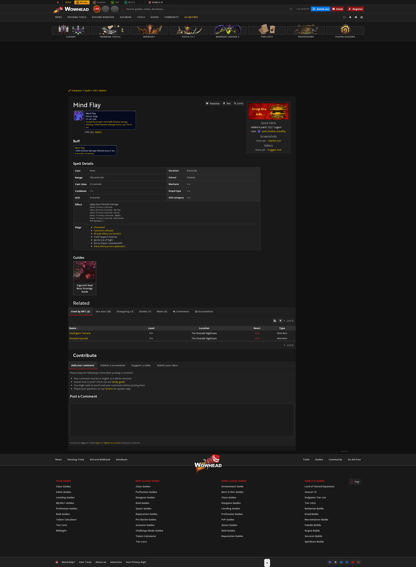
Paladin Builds (313, 525)
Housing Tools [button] (76, 17)
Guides (154, 17)
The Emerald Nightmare (204, 333)
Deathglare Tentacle (80, 333)
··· (140, 2)
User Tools (85, 562)
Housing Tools (75, 459)
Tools (306, 459)
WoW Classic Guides (233, 480)
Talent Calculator (66, 519)
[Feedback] (355, 17)
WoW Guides (63, 480)
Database (125, 17)
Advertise (116, 562)
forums (109, 388)
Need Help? (68, 562)
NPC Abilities (100, 90)
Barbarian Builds (314, 508)
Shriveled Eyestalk (78, 338)
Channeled (99, 227)
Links (240, 103)
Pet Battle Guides (146, 519)
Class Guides (63, 486)
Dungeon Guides (145, 497)
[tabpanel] (182, 332)
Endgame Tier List (315, 497)
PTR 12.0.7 (115, 9)
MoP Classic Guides (148, 480)
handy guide (118, 381)
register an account (111, 443)
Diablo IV (157, 2)
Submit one (274, 140)
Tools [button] (141, 17)
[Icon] (79, 116)
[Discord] (329, 562)
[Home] (72, 9)
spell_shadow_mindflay (273, 131)
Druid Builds (311, 514)
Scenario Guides (145, 525)
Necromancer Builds (316, 519)
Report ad (344, 451)
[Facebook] (346, 562)
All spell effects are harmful (107, 233)
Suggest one (274, 149)
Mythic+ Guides (65, 503)
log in (98, 443)
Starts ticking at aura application (109, 246)
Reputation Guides (146, 514)
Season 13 (310, 491)
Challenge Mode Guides (149, 530)
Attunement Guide (232, 486)
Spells (87, 90)
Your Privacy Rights (137, 562)
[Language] (361, 17)
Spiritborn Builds (314, 541)
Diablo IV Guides (315, 480)
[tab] (80, 311)
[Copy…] (274, 320)
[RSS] (358, 562)
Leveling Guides (65, 497)
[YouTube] (352, 562)
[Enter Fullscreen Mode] (344, 17)
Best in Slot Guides (232, 491)
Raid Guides (63, 514)
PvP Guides (227, 519)
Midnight (61, 530)
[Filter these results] (280, 320)
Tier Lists (61, 525)
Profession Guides (66, 508)
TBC (117, 2)
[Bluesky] (341, 562)
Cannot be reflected (103, 230)
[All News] (57, 2)
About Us (101, 562)
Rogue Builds (312, 530)
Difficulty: (89, 132)
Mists (131, 2)
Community (171, 17)
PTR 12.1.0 (105, 9)
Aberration (282, 333)
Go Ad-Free (191, 17)
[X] (335, 562)
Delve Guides (63, 491)
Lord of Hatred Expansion (319, 486)
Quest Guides (143, 508)
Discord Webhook (103, 17)
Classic (101, 2)
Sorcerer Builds (313, 536)
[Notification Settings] (350, 17)
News (58, 17)
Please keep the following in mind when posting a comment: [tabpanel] (107, 407)
